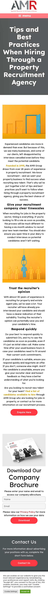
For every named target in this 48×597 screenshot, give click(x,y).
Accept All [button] (25, 591)
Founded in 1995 (15, 165)
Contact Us (24, 563)
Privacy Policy (27, 512)
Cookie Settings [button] (11, 591)
